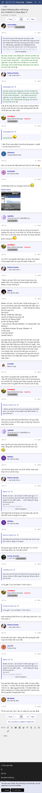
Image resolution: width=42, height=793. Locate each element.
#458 (39, 633)
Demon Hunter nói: (9, 405)
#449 (39, 299)
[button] (20, 769)
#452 (39, 440)
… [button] (18, 19)
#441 (39, 33)
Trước (10, 19)
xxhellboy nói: (8, 570)
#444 (39, 161)
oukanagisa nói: (8, 87)
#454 (39, 486)
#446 (39, 225)
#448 (39, 275)
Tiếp (32, 19)
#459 (39, 654)
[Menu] (2, 2)
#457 (39, 600)
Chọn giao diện (7, 765)
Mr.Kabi (5, 15)
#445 (39, 179)
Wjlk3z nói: (6, 492)
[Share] (35, 32)
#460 (39, 706)
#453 (39, 465)
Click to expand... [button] (21, 51)
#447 (39, 254)
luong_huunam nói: (10, 606)
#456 (39, 564)
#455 (39, 529)
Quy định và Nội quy (7, 777)
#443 (39, 126)
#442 (39, 81)
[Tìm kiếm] (39, 2)
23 (21, 19)
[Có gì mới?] (35, 2)
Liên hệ (3, 773)
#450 (39, 372)
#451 (39, 399)
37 (28, 19)
